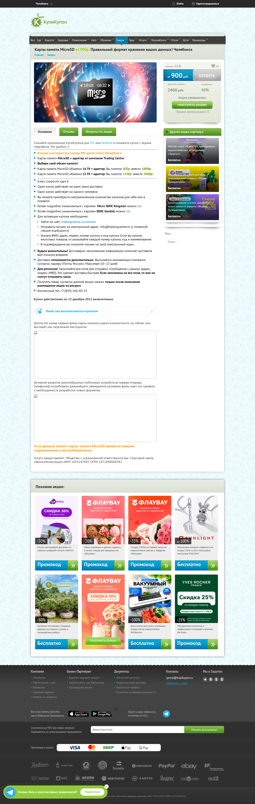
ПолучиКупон (160, 40)
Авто (94, 40)
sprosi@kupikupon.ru (179, 678)
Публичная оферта (128, 687)
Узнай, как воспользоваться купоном (72, 311)
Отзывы (68, 132)
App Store (78, 714)
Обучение (107, 40)
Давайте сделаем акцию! (84, 677)
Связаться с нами (176, 683)
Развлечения (80, 40)
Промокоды (200, 40)
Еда (40, 40)
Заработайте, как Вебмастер (86, 682)
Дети (186, 40)
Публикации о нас (44, 682)
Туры (133, 40)
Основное (45, 132)
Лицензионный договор (131, 682)
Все (33, 40)
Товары (121, 40)
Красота (50, 40)
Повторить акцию (192, 105)
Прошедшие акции (80, 687)
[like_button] (213, 66)
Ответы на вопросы (45, 697)
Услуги (144, 40)
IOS (93, 143)
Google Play (101, 714)
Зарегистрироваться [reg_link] (207, 3)
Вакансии (39, 687)
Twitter (216, 679)
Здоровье (64, 40)
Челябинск (42, 3)
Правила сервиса (43, 692)
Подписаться (92, 792)
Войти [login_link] (180, 3)
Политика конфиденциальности (136, 692)
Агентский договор (128, 677)
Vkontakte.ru (211, 679)
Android (107, 143)
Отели (176, 40)
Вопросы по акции (99, 132)
